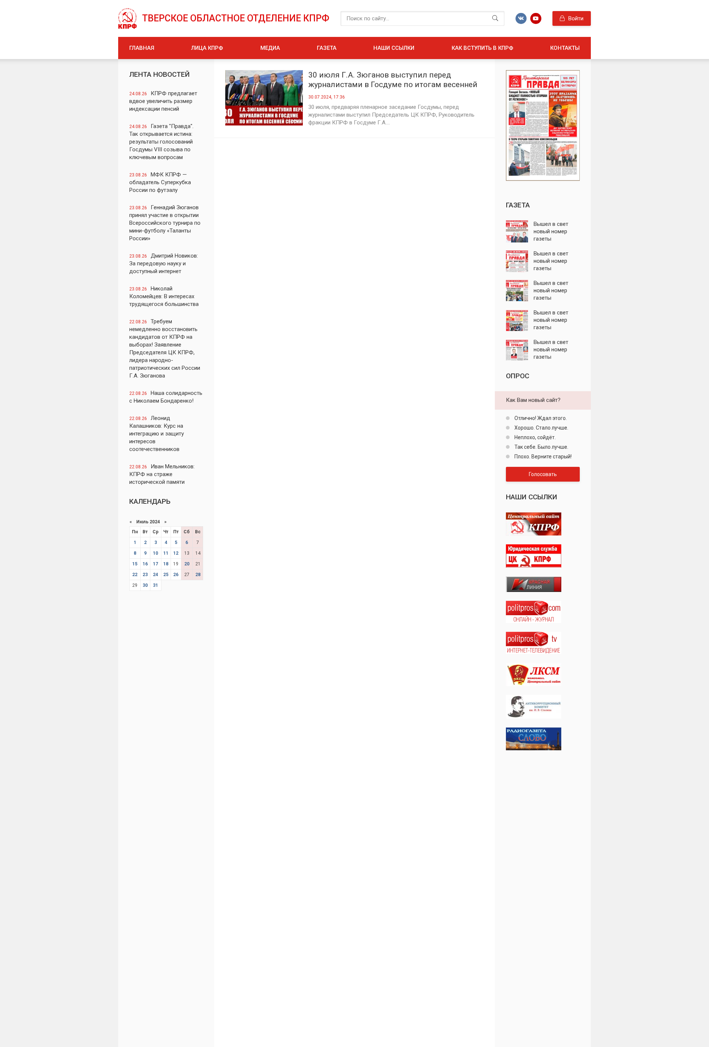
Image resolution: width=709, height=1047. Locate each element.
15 (134, 563)
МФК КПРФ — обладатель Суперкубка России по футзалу (160, 182)
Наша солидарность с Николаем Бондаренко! (165, 397)
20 (186, 563)
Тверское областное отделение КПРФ (235, 18)
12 (175, 553)
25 (165, 574)
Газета (326, 48)
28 (198, 574)
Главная (141, 48)
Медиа (270, 48)
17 (155, 563)
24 (155, 574)
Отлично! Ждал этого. (540, 418)
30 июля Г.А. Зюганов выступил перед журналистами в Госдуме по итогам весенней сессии (392, 79)
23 (145, 574)
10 (155, 553)
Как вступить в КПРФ (482, 48)
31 (155, 585)
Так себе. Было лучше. (540, 447)
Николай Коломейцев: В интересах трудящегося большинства (164, 296)
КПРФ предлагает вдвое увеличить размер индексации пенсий (163, 101)
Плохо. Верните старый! (542, 456)
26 (175, 574)
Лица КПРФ (207, 48)
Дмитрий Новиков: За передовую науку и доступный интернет (163, 263)
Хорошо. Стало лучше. (540, 428)
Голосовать (543, 474)
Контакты (565, 48)
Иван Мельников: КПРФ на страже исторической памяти (162, 474)
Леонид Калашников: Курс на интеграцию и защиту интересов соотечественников (156, 433)
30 (145, 585)
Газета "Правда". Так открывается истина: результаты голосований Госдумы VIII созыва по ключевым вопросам (161, 142)
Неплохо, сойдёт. (534, 437)
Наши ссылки (393, 48)
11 (165, 553)
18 (165, 563)
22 (134, 574)
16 (145, 563)
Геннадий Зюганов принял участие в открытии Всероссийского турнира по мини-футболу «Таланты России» (165, 223)
